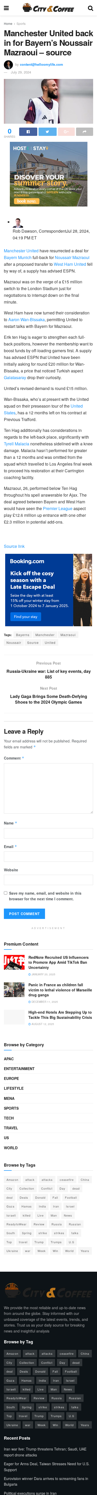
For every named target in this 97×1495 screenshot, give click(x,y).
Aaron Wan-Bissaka (26, 319)
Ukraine (12, 1251)
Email (10, 846)
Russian (75, 1224)
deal (9, 1197)
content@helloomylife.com (41, 64)
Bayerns (22, 634)
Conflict (47, 1188)
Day (62, 1188)
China (85, 1179)
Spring (27, 1233)
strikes (59, 1233)
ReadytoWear (16, 1224)
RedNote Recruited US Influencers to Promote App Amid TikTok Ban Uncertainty (58, 962)
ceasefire (67, 1179)
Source (33, 642)
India (42, 1206)
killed (27, 1215)
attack (30, 1179)
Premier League (57, 508)
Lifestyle (14, 1088)
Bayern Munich (18, 257)
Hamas (26, 1206)
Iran (56, 1206)
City (9, 1188)
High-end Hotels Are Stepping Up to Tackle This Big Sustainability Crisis (60, 1015)
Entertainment (19, 1068)
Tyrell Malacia (16, 444)
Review (39, 1224)
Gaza (10, 1206)
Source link (14, 546)
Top (9, 1242)
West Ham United (70, 264)
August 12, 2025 (42, 1024)
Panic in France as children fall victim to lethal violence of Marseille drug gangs (60, 989)
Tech (9, 1118)
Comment (14, 758)
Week (42, 1251)
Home (8, 23)
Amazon (12, 1179)
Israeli (11, 1215)
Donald (40, 1197)
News (68, 1215)
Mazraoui (68, 634)
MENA (9, 1098)
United (50, 642)
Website (11, 869)
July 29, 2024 (21, 72)
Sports (21, 23)
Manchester (45, 634)
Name (10, 823)
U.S (71, 1242)
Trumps (56, 1242)
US (6, 1137)
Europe (11, 1078)
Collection (26, 1188)
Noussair (13, 642)
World (11, 1147)
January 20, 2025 (43, 974)
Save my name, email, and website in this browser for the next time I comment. (45, 895)
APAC (9, 1058)
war (28, 1251)
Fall (55, 1197)
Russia (56, 1224)
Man (54, 1215)
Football (71, 1197)
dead (76, 1188)
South (10, 1233)
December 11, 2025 (44, 1002)
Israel (70, 1206)
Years (85, 1251)
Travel (11, 1127)
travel (23, 1242)
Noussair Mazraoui (72, 257)
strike (43, 1233)
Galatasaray (15, 377)
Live (41, 1215)
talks (75, 1233)
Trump (39, 1242)
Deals (24, 1197)
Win (55, 1251)
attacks (47, 1179)
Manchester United (21, 251)
